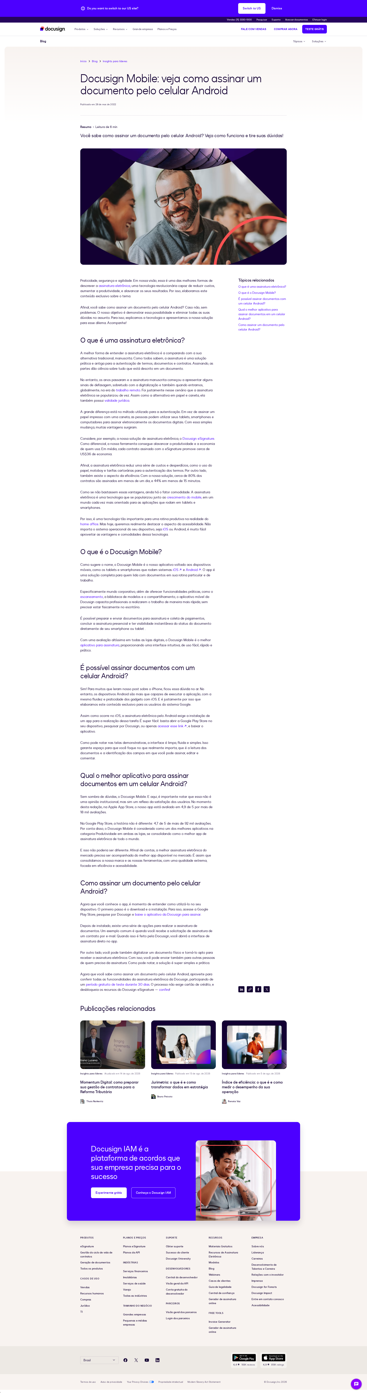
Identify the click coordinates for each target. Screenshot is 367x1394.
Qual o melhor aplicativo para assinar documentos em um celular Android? (261, 314)
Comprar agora (286, 29)
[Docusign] (52, 29)
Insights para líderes (115, 61)
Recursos (119, 29)
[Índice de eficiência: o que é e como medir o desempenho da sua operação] (254, 1044)
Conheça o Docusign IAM (153, 1193)
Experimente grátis (109, 1193)
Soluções (99, 29)
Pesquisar (262, 19)
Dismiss (277, 8)
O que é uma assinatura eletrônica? (262, 287)
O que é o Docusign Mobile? (257, 293)
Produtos (80, 29)
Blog (94, 61)
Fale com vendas (253, 29)
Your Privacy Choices (138, 1381)
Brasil (87, 1360)
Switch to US (252, 8)
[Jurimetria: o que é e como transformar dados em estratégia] (183, 1044)
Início (83, 61)
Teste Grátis (314, 29)
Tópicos (297, 41)
